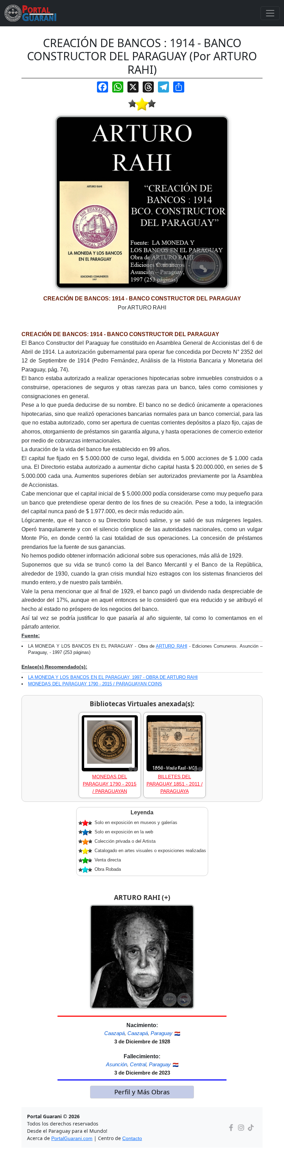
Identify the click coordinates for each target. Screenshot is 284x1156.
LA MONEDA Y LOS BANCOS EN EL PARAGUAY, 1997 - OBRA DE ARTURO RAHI (113, 677)
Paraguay (161, 1033)
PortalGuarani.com (71, 1138)
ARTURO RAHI (171, 646)
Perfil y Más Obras (142, 1091)
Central (138, 1064)
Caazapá (114, 1033)
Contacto (132, 1138)
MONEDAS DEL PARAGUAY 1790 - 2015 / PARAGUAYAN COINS (95, 683)
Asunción (116, 1064)
